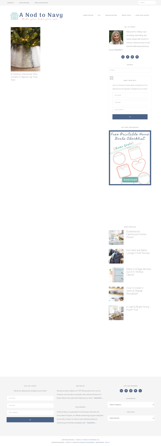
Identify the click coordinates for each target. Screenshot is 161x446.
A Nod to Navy (36, 16)
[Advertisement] (130, 206)
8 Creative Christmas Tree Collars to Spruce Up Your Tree (24, 77)
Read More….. (99, 398)
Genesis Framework (87, 442)
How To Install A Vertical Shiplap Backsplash (134, 291)
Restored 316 (94, 439)
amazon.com (80, 423)
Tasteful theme (81, 439)
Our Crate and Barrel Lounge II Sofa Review (138, 251)
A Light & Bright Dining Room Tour (137, 308)
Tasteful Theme (71, 442)
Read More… (119, 50)
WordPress (100, 442)
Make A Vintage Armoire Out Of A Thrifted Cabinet (138, 272)
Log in (107, 442)
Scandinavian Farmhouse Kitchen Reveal (136, 234)
